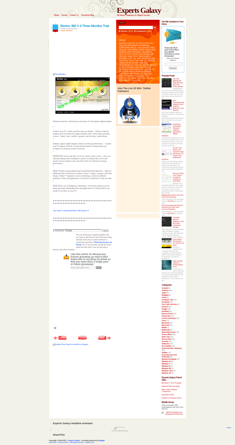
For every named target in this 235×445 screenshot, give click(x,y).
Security (165, 341)
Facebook (166, 302)
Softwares (166, 344)
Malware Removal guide (171, 386)
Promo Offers (167, 334)
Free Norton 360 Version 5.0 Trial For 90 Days (178, 242)
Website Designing (169, 359)
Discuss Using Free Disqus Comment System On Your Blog (178, 177)
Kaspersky (166, 316)
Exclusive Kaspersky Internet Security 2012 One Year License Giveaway (172, 207)
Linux (164, 321)
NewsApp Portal (168, 395)
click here (171, 201)
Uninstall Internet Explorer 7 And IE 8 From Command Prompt (178, 222)
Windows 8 (166, 366)
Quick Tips (166, 337)
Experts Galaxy (139, 10)
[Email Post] (54, 328)
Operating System (169, 332)
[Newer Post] (60, 340)
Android (165, 288)
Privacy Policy (63, 442)
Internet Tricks (167, 314)
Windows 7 (166, 364)
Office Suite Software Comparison (169, 390)
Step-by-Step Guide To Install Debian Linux (178, 264)
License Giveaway (169, 318)
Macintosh (166, 323)
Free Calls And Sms (169, 304)
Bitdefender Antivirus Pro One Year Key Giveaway (172, 196)
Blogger (102, 440)
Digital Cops (89, 442)
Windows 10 (166, 361)
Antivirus (69, 30)
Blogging (165, 295)
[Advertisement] (85, 21)
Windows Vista (167, 371)
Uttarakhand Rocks (77, 442)
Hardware (166, 311)
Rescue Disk (167, 339)
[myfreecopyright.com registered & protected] (173, 414)
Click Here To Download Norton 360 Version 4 (71, 211)
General (165, 307)
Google (165, 309)
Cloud (164, 297)
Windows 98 (166, 368)
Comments (141, 31)
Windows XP (167, 373)
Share (229, 428)
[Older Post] (104, 340)
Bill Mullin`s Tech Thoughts (172, 383)
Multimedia (166, 330)
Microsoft (165, 325)
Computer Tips (168, 300)
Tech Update (167, 346)
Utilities (165, 353)
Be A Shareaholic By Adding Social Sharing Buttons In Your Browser (178, 105)
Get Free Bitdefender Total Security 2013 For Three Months (178, 83)
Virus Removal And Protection (169, 356)
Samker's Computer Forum (171, 398)
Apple (164, 293)
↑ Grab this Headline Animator (119, 430)
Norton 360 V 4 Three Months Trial (84, 26)
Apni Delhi (53, 442)
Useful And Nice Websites (172, 348)
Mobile (164, 327)
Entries (124, 31)
